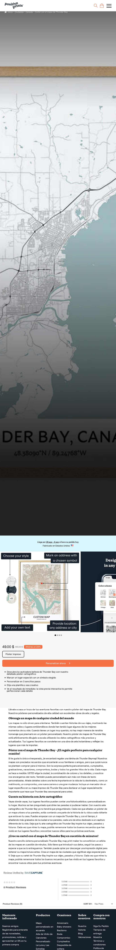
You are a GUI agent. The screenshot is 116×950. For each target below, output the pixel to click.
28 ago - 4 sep (52, 542)
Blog (80, 933)
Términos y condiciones (99, 943)
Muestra (97, 937)
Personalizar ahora (56, 663)
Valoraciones (84, 937)
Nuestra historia (82, 928)
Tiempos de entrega (99, 932)
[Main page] (14, 5)
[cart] (101, 5)
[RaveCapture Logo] (33, 873)
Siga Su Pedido (101, 926)
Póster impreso (13, 654)
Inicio (10, 12)
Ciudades (19, 12)
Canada (29, 12)
